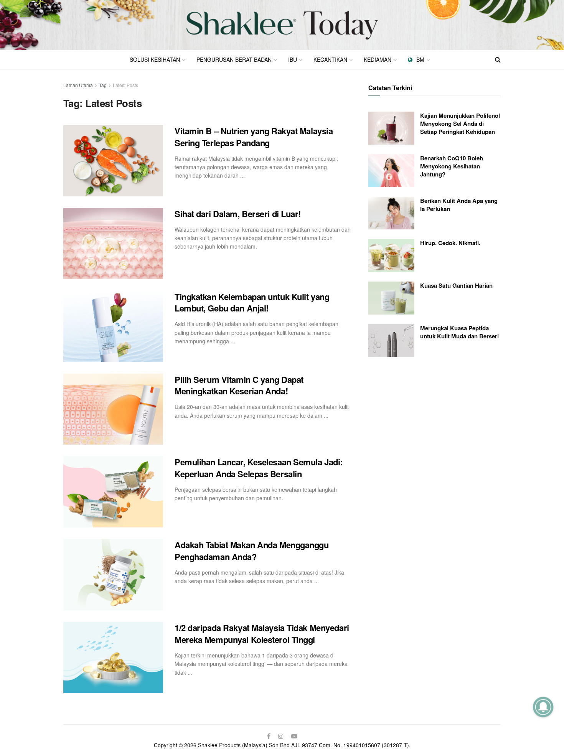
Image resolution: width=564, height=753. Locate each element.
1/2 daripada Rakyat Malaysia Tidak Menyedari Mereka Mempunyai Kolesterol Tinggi (262, 633)
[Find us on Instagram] (281, 736)
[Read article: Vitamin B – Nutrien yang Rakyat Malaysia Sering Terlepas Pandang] (113, 160)
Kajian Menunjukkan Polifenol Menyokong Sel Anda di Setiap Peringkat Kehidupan (460, 123)
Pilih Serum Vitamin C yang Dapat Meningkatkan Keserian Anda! (239, 385)
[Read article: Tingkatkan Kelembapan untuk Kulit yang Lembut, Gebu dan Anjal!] (113, 326)
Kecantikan (330, 59)
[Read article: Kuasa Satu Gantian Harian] (391, 298)
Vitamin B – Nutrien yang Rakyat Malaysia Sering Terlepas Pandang (254, 137)
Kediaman (377, 59)
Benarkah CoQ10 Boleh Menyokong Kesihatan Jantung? (451, 166)
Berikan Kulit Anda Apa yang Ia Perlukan (459, 204)
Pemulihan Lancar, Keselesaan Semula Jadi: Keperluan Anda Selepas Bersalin (259, 468)
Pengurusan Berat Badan (234, 59)
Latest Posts (125, 85)
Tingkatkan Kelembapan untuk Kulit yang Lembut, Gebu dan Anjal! (252, 302)
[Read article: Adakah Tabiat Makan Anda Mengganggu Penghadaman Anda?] (113, 574)
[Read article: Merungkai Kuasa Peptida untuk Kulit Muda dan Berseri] (391, 340)
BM (420, 59)
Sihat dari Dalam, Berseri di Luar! (238, 214)
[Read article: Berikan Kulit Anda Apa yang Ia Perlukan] (391, 213)
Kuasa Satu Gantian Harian (456, 285)
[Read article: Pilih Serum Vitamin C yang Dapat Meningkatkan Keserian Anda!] (113, 409)
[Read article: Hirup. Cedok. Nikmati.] (391, 255)
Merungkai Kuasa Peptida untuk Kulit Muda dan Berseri (459, 332)
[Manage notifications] (543, 707)
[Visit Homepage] (282, 25)
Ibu (292, 59)
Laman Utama (78, 85)
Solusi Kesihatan (155, 59)
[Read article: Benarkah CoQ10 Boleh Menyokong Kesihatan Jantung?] (391, 170)
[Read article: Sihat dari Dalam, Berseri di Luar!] (113, 243)
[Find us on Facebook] (268, 736)
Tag (103, 85)
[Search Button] (498, 59)
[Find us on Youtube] (294, 736)
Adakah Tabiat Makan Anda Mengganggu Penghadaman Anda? (252, 551)
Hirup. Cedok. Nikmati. (450, 243)
